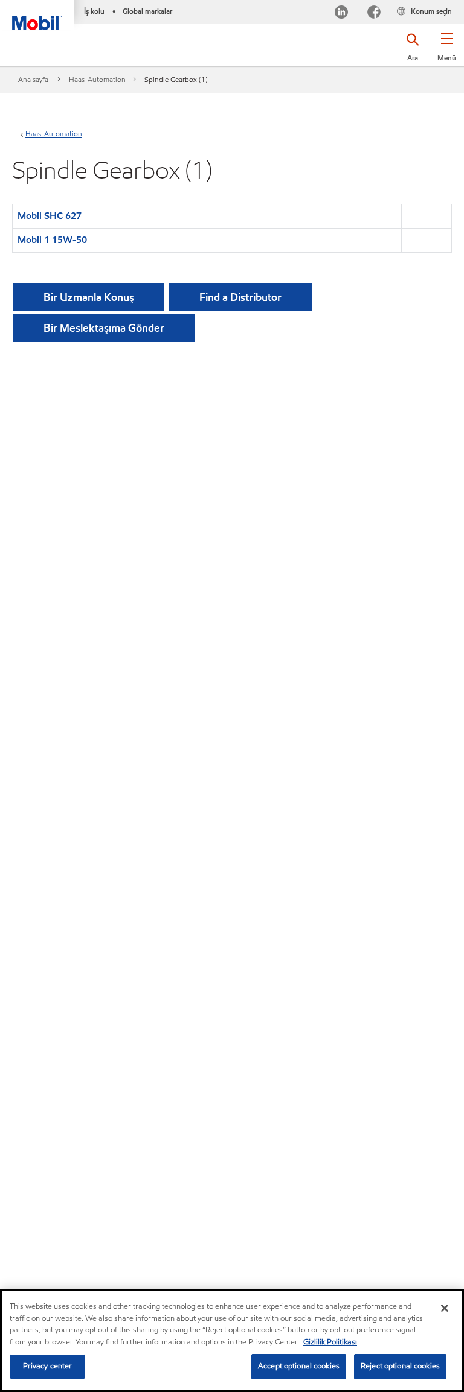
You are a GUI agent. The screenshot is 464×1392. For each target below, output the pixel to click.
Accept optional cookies (299, 1366)
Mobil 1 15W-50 (52, 239)
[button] (447, 51)
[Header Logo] (37, 15)
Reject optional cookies (400, 1366)
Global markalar (147, 11)
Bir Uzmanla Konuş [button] (89, 297)
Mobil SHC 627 (50, 215)
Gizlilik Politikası (330, 1342)
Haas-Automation (97, 79)
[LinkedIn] (341, 13)
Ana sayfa (33, 79)
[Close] (444, 1308)
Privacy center (47, 1366)
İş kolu (94, 11)
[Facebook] (373, 13)
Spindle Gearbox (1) (176, 79)
